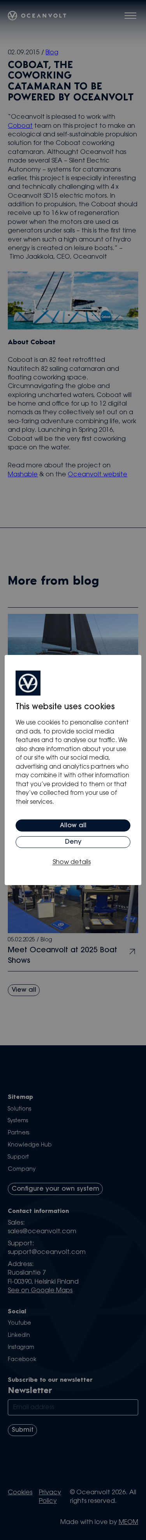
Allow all (73, 826)
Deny (73, 842)
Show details (72, 862)
